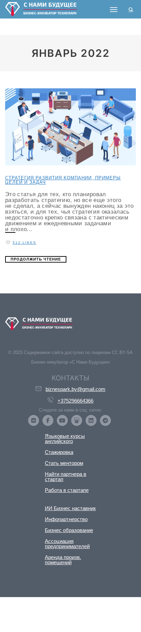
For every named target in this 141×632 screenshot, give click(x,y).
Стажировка (59, 452)
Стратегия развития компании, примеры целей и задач (63, 180)
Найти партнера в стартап (65, 476)
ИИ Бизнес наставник (70, 508)
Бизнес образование (69, 530)
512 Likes (24, 242)
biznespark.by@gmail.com (75, 389)
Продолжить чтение (36, 259)
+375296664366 (75, 401)
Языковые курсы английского (65, 438)
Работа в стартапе (67, 490)
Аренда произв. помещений (63, 559)
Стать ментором (64, 463)
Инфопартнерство (66, 519)
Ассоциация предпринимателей (67, 543)
